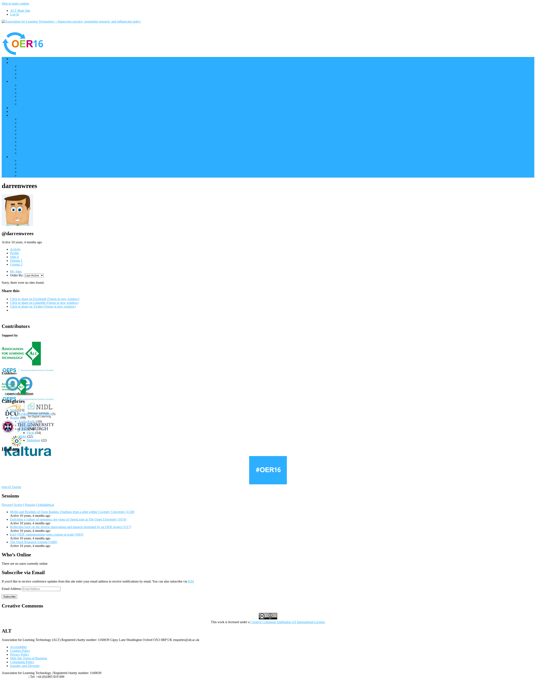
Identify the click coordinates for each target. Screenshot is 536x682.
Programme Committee (33, 130)
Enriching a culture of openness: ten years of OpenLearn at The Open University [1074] (68, 519)
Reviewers (25, 134)
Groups (16, 264)
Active (18, 505)
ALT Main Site (20, 10)
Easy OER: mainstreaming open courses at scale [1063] (46, 534)
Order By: (16, 275)
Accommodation (29, 149)
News (14, 410)
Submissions (26, 145)
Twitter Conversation (32, 100)
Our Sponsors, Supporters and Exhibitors (37, 108)
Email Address (12, 588)
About (14, 115)
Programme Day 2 (30, 74)
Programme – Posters (32, 77)
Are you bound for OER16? (37, 92)
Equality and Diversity (25, 666)
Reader (14, 417)
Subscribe (9, 596)
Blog (13, 111)
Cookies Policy (20, 650)
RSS (191, 581)
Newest (7, 505)
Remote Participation (32, 89)
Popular (30, 505)
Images (23, 429)
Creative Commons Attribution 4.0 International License (287, 622)
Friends (16, 260)
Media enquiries (29, 123)
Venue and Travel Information (38, 138)
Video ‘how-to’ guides (33, 160)
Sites (14, 257)
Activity (15, 249)
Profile (14, 253)
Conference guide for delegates (38, 168)
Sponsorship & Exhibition (35, 126)
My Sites (16, 271)
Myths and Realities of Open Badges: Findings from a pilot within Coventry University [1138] (72, 512)
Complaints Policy (22, 662)
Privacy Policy (19, 654)
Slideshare (33, 440)
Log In (14, 14)
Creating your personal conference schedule (47, 164)
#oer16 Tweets (11, 487)
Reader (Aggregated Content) (38, 96)
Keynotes (24, 66)
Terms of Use (27, 141)
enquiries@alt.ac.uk (15, 676)
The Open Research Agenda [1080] (33, 542)
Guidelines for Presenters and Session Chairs (47, 172)
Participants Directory (32, 85)
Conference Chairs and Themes (39, 119)
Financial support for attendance (39, 153)
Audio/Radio (27, 421)
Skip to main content (15, 3)
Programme (17, 62)
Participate (17, 81)
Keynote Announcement (34, 414)
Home (14, 59)
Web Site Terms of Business (28, 658)
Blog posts (25, 425)
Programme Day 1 (30, 70)
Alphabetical (45, 505)
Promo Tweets (27, 104)
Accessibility (18, 647)
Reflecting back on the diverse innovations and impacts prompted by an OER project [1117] (70, 527)
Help (13, 157)
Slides (22, 436)
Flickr (31, 432)
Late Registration (29, 175)
